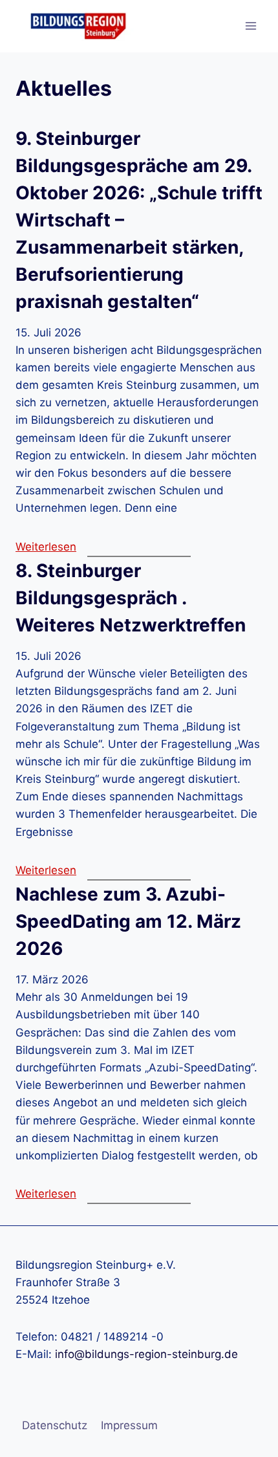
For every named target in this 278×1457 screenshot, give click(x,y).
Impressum (129, 1425)
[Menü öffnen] (250, 26)
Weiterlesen (46, 546)
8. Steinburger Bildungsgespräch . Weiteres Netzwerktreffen (131, 598)
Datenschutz (54, 1425)
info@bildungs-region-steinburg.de (146, 1354)
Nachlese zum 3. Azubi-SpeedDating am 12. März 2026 (128, 921)
